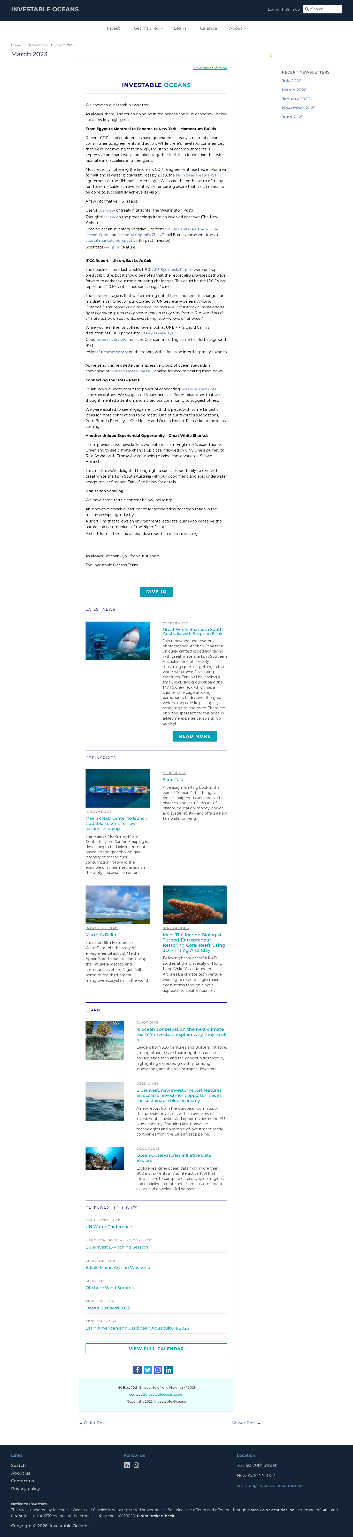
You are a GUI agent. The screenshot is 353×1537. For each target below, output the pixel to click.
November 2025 (298, 108)
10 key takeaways (157, 333)
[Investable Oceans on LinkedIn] (127, 1466)
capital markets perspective (112, 240)
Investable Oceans (69, 1525)
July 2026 (291, 80)
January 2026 (296, 98)
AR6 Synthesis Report (172, 269)
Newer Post (244, 1422)
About (236, 28)
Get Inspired (147, 28)
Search (18, 1465)
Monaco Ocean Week (130, 371)
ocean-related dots (198, 389)
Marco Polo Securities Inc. (271, 1510)
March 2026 (294, 89)
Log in (273, 9)
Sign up (293, 9)
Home (16, 45)
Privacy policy (25, 1488)
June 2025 (292, 117)
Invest (114, 28)
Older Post (95, 1422)
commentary (116, 352)
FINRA (16, 1516)
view (110, 217)
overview (106, 210)
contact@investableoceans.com (270, 1485)
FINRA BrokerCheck (155, 1516)
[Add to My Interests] (271, 54)
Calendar (209, 28)
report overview (111, 339)
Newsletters (38, 45)
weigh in (112, 247)
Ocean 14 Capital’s (134, 234)
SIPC (325, 1510)
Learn (180, 28)
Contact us (22, 1480)
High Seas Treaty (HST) (197, 175)
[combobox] (322, 9)
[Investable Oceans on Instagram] (136, 1466)
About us (20, 1473)
